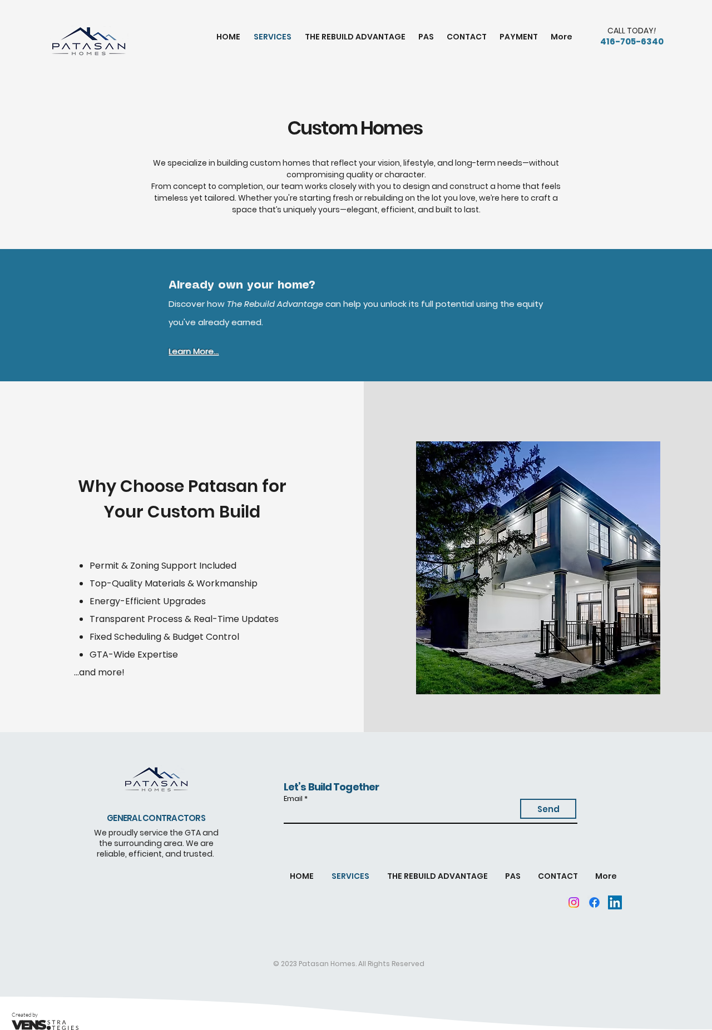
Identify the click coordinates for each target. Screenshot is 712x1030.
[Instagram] (574, 902)
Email (293, 798)
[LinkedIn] (615, 902)
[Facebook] (594, 902)
